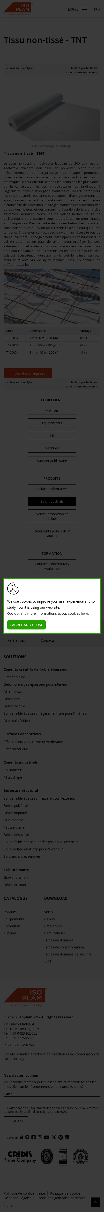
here (84, 613)
